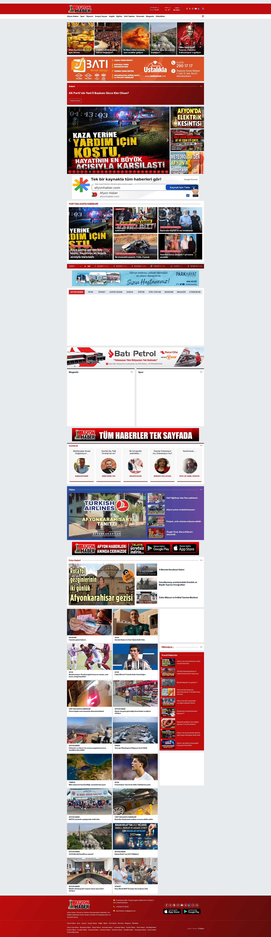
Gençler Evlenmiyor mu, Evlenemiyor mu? (162, 452)
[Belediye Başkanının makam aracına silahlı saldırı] (135, 802)
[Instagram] (178, 905)
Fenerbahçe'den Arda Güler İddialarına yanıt (133, 785)
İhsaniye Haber (93, 930)
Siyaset (89, 16)
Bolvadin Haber (107, 927)
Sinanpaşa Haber (140, 930)
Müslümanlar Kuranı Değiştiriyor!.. (81, 452)
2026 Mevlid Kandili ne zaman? (81, 854)
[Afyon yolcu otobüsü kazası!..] (156, 510)
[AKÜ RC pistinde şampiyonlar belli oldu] (89, 802)
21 (150, 172)
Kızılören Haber (117, 930)
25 (166, 172)
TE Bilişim (201, 928)
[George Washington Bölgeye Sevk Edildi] (135, 730)
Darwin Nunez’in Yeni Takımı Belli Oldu (130, 640)
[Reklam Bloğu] (135, 69)
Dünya (117, 745)
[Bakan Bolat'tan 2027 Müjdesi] (135, 836)
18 (138, 172)
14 (122, 172)
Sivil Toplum (129, 16)
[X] (170, 905)
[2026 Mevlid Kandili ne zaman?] (89, 836)
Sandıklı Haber (128, 930)
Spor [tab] (90, 292)
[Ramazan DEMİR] (82, 466)
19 (142, 172)
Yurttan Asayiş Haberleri (80, 709)
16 (130, 172)
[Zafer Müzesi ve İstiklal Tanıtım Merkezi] (146, 597)
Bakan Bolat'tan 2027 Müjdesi (127, 854)
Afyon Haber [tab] (77, 292)
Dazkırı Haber (130, 927)
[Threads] (185, 905)
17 (134, 172)
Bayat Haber (96, 927)
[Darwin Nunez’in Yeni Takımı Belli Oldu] (135, 622)
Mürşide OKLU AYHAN (162, 476)
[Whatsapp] (193, 905)
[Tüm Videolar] (201, 490)
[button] (70, 140)
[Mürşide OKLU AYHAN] (162, 466)
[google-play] (191, 911)
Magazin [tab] (181, 292)
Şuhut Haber (152, 930)
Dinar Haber (141, 927)
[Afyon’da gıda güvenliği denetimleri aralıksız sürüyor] (135, 693)
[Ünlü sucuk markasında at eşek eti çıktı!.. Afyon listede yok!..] (187, 140)
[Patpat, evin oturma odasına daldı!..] (156, 521)
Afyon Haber (73, 16)
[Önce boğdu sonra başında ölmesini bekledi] (89, 693)
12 (114, 172)
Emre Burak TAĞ (108, 476)
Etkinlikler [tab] (194, 292)
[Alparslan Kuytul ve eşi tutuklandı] (180, 220)
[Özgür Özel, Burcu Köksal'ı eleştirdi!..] (156, 533)
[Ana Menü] (203, 16)
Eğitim (119, 16)
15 (126, 172)
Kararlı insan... (189, 451)
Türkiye (72, 782)
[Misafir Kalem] (135, 466)
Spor (82, 16)
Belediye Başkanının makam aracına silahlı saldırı (134, 819)
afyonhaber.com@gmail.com (126, 911)
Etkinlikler (160, 16)
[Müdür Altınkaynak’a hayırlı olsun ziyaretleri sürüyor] (89, 871)
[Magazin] (132, 372)
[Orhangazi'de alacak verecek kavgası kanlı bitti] (136, 220)
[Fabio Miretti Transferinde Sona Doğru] (135, 657)
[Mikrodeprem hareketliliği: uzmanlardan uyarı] (89, 767)
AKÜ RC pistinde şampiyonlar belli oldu (84, 819)
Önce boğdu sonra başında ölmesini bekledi (86, 711)
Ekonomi (140, 16)
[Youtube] (182, 905)
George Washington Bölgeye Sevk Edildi (131, 748)
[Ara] (203, 9)
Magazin (150, 16)
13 (118, 172)
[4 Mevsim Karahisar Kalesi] (146, 570)
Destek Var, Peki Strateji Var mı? (108, 452)
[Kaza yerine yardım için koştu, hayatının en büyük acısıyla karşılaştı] (91, 233)
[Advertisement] (181, 625)
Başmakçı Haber (85, 927)
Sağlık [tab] (130, 292)
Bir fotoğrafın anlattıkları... (135, 452)
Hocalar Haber (82, 930)
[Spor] (201, 372)
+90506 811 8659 (122, 907)
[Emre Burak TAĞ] (109, 466)
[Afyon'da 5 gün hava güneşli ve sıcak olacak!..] (187, 163)
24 (163, 172)
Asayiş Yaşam (101, 16)
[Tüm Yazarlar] (201, 446)
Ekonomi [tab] (169, 292)
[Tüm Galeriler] (201, 560)
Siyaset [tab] (101, 292)
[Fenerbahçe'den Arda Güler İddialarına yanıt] (135, 767)
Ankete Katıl (75, 101)
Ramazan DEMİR (81, 476)
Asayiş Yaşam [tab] (116, 292)
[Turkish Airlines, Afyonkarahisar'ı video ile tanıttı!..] (107, 515)
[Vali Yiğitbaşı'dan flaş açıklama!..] (156, 498)
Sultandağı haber (73, 932)
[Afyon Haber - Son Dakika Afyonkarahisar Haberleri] (80, 9)
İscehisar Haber (105, 930)
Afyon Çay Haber (73, 927)
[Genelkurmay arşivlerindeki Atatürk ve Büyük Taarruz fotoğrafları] (146, 583)
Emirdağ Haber (151, 927)
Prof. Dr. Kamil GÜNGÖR (189, 476)
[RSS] (197, 905)
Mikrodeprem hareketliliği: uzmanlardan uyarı (87, 785)
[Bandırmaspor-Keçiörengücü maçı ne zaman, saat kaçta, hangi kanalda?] (89, 657)
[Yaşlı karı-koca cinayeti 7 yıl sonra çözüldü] (180, 246)
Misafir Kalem (135, 476)
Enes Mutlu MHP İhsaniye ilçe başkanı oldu (131, 889)
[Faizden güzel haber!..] (89, 622)
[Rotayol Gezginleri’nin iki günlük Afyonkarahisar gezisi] (102, 584)
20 (146, 172)
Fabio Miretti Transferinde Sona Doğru (130, 674)
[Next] (189, 905)
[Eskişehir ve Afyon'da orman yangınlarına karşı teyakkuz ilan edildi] (89, 730)
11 (110, 172)
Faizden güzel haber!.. (78, 640)
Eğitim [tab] (141, 292)
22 (154, 172)
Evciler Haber (71, 930)
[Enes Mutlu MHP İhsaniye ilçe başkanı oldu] (135, 871)
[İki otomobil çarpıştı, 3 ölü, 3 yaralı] (136, 246)
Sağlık (112, 16)
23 (158, 172)
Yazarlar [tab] (73, 446)
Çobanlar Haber (119, 927)
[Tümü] (201, 86)
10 (106, 172)
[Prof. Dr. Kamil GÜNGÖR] (189, 466)
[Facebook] (166, 905)
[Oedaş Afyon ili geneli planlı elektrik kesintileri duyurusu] (187, 117)
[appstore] (172, 911)
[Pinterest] (174, 905)
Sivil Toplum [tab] (155, 292)
